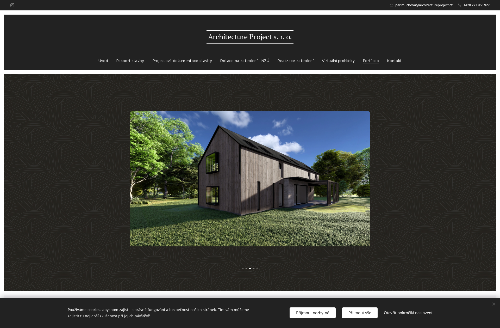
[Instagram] (12, 5)
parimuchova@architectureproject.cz (424, 5)
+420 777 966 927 (477, 5)
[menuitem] (105, 60)
